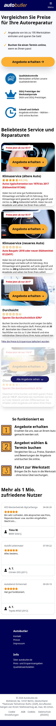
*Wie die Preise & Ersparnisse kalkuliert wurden (25, 341)
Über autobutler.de (22, 659)
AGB (23, 711)
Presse (16, 639)
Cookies (31, 711)
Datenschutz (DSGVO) (44, 713)
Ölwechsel (10, 381)
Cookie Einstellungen (12, 713)
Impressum (19, 643)
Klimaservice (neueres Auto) (23, 243)
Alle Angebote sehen (28, 379)
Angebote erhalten (26, 62)
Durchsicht (10, 310)
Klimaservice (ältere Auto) (21, 176)
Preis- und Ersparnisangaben (28, 663)
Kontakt (17, 636)
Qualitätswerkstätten (23, 667)
